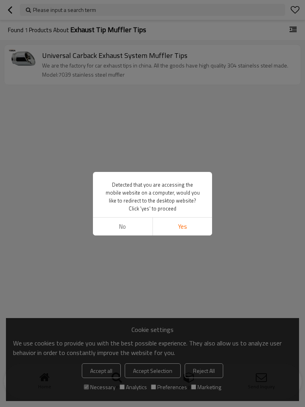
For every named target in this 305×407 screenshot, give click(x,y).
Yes (182, 226)
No (122, 226)
